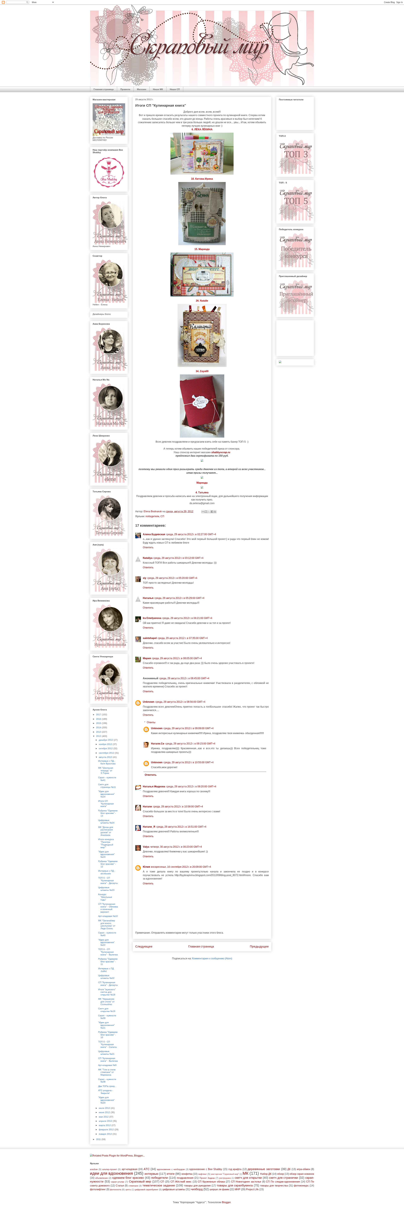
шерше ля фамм (219, 1189)
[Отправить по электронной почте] (203, 511)
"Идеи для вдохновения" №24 (106, 794)
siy (144, 578)
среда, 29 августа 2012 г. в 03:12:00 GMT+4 (178, 558)
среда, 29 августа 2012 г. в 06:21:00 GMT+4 (187, 618)
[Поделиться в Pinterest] (215, 511)
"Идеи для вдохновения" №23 (106, 854)
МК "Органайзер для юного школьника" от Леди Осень (106, 924)
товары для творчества (274, 1185)
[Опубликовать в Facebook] (212, 511)
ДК (289, 1169)
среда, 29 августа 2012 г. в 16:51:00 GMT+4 (181, 826)
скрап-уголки (117, 1181)
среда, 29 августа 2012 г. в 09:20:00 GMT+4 (191, 786)
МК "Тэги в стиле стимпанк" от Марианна (107, 1072)
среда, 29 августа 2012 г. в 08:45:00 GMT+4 (184, 678)
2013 (99, 732)
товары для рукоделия (197, 1185)
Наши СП (175, 89)
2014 (99, 727)
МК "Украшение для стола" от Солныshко (106, 1002)
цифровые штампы (173, 1189)
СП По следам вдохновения (283, 1181)
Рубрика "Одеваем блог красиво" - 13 (108, 813)
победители (152, 516)
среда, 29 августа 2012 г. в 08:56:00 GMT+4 (180, 701)
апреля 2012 (106, 1121)
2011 (98, 1139)
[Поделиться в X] (209, 511)
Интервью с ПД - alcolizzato (106, 872)
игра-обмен (303, 1169)
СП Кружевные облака (211, 1181)
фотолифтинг (98, 1189)
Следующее (143, 946)
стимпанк (133, 1185)
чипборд (197, 1189)
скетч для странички (283, 1177)
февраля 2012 (106, 1129)
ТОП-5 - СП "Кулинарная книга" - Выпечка (108, 952)
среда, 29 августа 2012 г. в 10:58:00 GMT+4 (178, 806)
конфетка (186, 1174)
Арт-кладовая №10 (108, 916)
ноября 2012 (106, 744)
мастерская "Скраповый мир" (225, 1174)
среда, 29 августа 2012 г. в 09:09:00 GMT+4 (188, 728)
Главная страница (104, 89)
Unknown (148, 701)
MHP (237, 1189)
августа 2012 (106, 757)
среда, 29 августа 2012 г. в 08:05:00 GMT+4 (177, 658)
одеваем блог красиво (128, 1177)
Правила (125, 89)
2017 (99, 714)
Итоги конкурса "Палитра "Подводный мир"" (106, 843)
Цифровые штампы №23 (106, 888)
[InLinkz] (280, 361)
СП (162, 516)
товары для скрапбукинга (235, 1185)
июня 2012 (105, 1112)
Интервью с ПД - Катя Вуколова (107, 762)
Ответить (148, 547)
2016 (99, 719)
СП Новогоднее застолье (246, 1181)
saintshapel (150, 638)
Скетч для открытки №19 (106, 1009)
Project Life (252, 1189)
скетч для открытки (248, 1177)
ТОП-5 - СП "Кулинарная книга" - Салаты (107, 1044)
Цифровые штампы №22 (106, 976)
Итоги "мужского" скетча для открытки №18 (107, 992)
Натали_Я (149, 826)
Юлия (146, 866)
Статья (120, 1185)
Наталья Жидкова (154, 786)
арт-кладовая (129, 1169)
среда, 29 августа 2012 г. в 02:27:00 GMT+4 (191, 534)
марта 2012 (105, 1125)
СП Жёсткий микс (181, 1181)
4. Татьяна (202, 492)
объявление (101, 1178)
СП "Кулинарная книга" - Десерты (108, 983)
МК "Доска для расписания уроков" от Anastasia (105, 831)
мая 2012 (104, 1116)
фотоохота (115, 1189)
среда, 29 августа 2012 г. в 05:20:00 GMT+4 (172, 578)
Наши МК (158, 89)
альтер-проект (109, 1169)
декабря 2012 (106, 740)
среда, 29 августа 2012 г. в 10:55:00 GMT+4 (188, 762)
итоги (171, 1173)
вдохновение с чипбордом (171, 1169)
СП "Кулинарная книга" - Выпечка (108, 1059)
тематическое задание (159, 1185)
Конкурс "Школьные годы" (105, 897)
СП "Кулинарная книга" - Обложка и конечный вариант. (108, 908)
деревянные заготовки (264, 1169)
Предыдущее (259, 946)
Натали (147, 806)
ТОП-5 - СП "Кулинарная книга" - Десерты (108, 880)
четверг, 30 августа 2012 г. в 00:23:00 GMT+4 (176, 846)
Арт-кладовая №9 (107, 1065)
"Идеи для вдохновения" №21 (106, 1025)
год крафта (235, 1169)
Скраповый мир (140, 1181)
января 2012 (106, 1134)
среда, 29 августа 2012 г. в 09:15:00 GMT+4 (190, 743)
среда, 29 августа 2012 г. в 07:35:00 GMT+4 (183, 638)
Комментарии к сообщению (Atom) (212, 958)
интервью (151, 1173)
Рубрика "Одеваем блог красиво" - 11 (108, 961)
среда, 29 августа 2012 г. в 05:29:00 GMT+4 (179, 598)
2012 (99, 736)
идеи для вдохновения (111, 1173)
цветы (128, 1189)
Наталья (148, 598)
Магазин (141, 89)
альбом (94, 1169)
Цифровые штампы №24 (106, 821)
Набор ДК (265, 1174)
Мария (147, 658)
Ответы (151, 722)
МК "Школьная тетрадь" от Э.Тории (105, 770)
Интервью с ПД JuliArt (106, 969)
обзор (280, 1174)
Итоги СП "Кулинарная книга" (106, 804)
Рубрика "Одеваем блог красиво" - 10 (108, 1035)
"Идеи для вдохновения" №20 (106, 1100)
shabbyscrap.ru (220, 452)
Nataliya (147, 558)
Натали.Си (157, 743)
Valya (146, 846)
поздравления (185, 1178)
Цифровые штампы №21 (106, 1052)
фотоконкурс (301, 1185)
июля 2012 (105, 1108)
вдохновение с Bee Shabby (205, 1169)
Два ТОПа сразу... (107, 1086)
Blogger (226, 1202)
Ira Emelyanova (152, 618)
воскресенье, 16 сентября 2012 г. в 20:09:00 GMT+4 (181, 866)
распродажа (225, 1178)
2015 (99, 723)
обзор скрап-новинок (302, 1174)
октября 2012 (106, 748)
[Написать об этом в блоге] (206, 511)
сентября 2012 (107, 753)
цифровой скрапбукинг (146, 1189)
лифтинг (202, 1174)
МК (245, 1173)
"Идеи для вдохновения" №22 (106, 942)
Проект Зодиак (207, 1178)
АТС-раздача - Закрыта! (105, 1091)
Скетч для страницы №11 (107, 785)
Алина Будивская (154, 534)
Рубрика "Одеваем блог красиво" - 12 (108, 864)
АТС (147, 1169)
